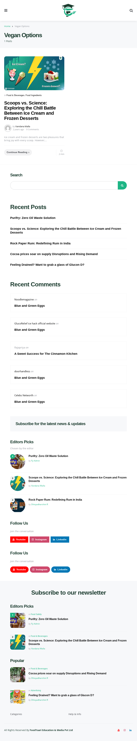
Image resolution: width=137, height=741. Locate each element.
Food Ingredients (34, 95)
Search (16, 175)
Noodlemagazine (24, 299)
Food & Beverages (16, 95)
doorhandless (22, 371)
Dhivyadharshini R (39, 504)
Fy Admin (35, 460)
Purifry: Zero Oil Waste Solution (32, 218)
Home (7, 26)
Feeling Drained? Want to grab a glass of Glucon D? (47, 264)
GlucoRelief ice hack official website (34, 323)
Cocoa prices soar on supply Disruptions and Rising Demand (54, 254)
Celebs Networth (23, 395)
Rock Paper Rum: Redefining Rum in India (40, 243)
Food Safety (36, 614)
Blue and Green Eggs (30, 305)
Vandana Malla (22, 126)
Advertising (36, 690)
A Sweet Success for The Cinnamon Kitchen (45, 353)
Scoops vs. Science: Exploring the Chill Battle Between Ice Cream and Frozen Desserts (30, 110)
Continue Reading (17, 152)
